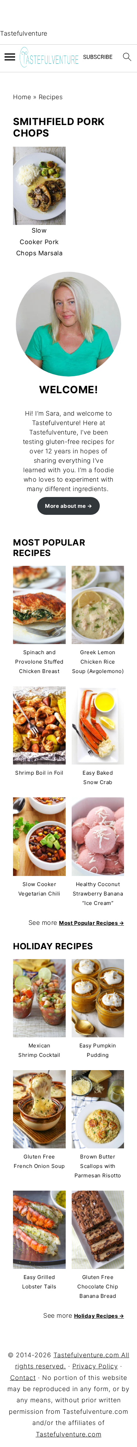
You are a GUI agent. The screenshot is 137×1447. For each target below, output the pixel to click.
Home (22, 97)
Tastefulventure (23, 33)
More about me (65, 506)
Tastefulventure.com (69, 1434)
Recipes (51, 97)
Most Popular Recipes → (91, 923)
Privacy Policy (95, 1366)
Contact (23, 1377)
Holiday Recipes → (99, 1316)
